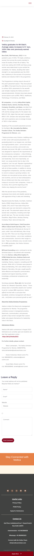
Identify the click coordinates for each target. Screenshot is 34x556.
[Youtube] (25, 490)
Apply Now (15, 554)
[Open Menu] (30, 3)
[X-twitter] (12, 490)
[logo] (6, 3)
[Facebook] (8, 490)
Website (4, 402)
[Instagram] (16, 490)
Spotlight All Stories (9, 40)
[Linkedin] (21, 490)
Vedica (28, 550)
